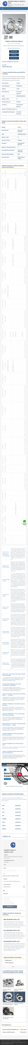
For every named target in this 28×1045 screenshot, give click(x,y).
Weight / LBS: (5, 99)
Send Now (10, 906)
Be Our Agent (14, 58)
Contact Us (8, 1040)
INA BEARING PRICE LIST (12, 941)
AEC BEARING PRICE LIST (12, 930)
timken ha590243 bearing (5, 663)
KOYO (3, 822)
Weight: (4, 89)
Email (4, 868)
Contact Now (14, 51)
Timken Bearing (12, 11)
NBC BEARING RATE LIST (14, 48)
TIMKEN (4, 819)
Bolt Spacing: (5, 91)
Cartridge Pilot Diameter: (8, 112)
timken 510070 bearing (5, 619)
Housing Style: (5, 157)
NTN (3, 812)
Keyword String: (6, 102)
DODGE (4, 829)
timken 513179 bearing (5, 608)
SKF (3, 809)
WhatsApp (14, 54)
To (4, 873)
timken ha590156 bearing (5, 643)
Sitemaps (18, 1040)
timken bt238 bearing (5, 580)
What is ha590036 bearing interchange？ (14, 45)
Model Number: (6, 86)
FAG (3, 815)
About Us (3, 1040)
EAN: (3, 96)
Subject (5, 879)
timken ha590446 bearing (5, 632)
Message (5, 893)
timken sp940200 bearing (5, 566)
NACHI (4, 825)
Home (2, 11)
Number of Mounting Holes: (9, 109)
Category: (4, 104)
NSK (3, 805)
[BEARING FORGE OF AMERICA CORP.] (4, 3)
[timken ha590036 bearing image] (14, 25)
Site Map (14, 1040)
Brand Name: (5, 83)
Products (6, 11)
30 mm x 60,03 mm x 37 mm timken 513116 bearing (5, 554)
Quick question (7, 884)
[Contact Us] (24, 522)
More (13, 966)
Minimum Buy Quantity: (8, 154)
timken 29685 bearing (5, 653)
